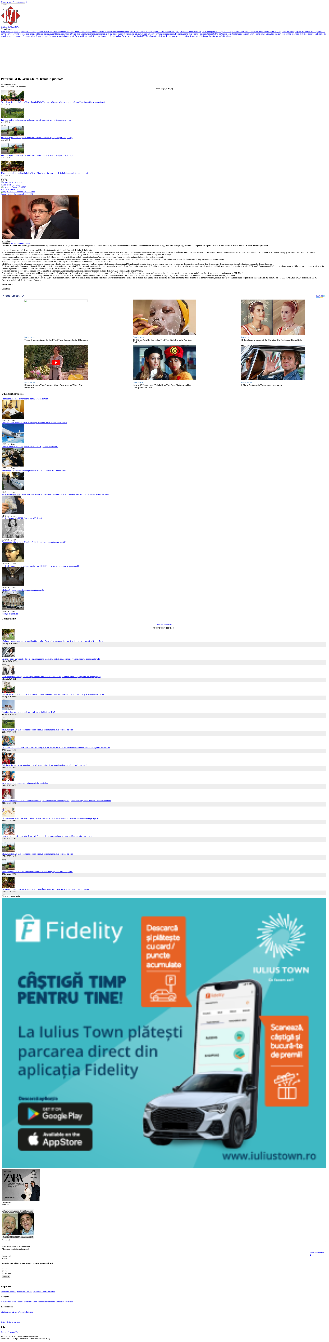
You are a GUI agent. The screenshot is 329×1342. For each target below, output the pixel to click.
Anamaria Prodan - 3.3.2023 (12, 189)
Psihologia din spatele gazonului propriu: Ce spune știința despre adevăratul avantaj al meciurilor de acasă (44, 765)
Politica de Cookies (24, 1292)
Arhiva (9, 2)
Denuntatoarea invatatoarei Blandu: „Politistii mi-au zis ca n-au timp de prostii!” (34, 542)
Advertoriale (68, 1302)
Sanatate (59, 1302)
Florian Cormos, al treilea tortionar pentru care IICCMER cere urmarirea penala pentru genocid (40, 566)
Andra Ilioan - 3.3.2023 (10, 185)
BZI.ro (14, 1312)
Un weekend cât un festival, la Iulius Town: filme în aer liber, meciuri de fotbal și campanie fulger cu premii (44, 173)
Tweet (13, 243)
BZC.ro (11, 27)
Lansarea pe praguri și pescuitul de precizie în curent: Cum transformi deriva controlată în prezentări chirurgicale (47, 836)
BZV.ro (17, 27)
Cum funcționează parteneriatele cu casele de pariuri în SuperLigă (107, 34)
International (50, 1302)
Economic (28, 1302)
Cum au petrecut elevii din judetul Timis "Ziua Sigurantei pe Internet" (30, 446)
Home (3, 2)
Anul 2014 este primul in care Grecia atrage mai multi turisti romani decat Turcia (34, 423)
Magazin (20, 1302)
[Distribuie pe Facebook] (2, 107)
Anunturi (23, 2)
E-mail (27, 243)
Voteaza (6, 1276)
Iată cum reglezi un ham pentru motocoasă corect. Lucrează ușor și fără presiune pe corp (170, 34)
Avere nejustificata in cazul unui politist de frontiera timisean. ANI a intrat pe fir (34, 470)
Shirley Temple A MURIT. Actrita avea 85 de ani (22, 518)
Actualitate (5, 1302)
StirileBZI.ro (6, 1312)
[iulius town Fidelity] (164, 1167)
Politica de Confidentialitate (44, 1292)
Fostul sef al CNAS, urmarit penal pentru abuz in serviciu (25, 399)
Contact (16, 2)
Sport (35, 1302)
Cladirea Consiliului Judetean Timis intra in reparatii (23, 590)
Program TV (13, 1332)
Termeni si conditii (8, 1292)
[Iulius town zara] (21, 1200)
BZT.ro (4, 27)
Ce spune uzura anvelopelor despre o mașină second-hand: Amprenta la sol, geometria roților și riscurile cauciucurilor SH (152, 31)
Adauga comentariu (10, 614)
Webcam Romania (25, 1312)
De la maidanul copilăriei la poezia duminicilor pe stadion (98, 36)
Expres (13, 1302)
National (41, 1302)
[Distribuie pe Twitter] (5, 107)
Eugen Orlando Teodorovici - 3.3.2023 (17, 194)
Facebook (20, 243)
